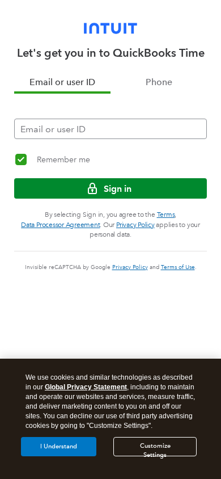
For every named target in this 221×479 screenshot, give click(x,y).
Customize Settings (155, 449)
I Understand (58, 446)
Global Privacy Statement (86, 387)
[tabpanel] (110, 116)
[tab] (62, 82)
